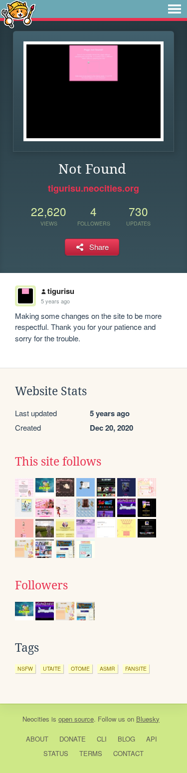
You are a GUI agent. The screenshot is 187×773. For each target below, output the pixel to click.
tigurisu (60, 290)
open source (76, 719)
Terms (90, 753)
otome (80, 668)
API (151, 739)
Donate (72, 739)
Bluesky (148, 719)
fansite (136, 668)
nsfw (25, 668)
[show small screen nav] (174, 9)
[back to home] (18, 13)
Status (55, 753)
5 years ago (55, 301)
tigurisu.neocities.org (93, 188)
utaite (52, 668)
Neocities (35, 719)
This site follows (58, 461)
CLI (102, 739)
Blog (126, 739)
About (37, 739)
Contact (128, 753)
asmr (107, 668)
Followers (41, 585)
